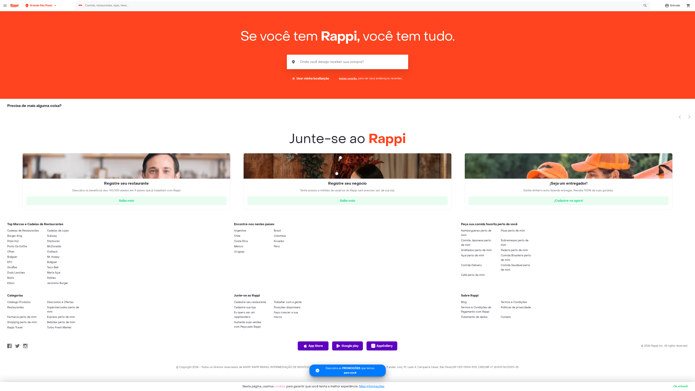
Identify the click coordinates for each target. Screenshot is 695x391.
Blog (464, 302)
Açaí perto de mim (472, 255)
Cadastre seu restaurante (250, 302)
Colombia (280, 236)
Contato (506, 317)
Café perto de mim (473, 275)
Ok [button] (680, 386)
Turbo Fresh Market (59, 327)
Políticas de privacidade (516, 307)
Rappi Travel (14, 327)
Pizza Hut (13, 241)
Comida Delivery (471, 265)
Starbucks (53, 241)
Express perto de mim (61, 317)
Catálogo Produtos (19, 302)
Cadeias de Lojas (58, 230)
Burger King (14, 236)
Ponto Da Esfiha (17, 246)
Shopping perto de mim (22, 322)
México (238, 246)
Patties (51, 278)
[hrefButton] (126, 200)
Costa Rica (241, 241)
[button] (41, 5)
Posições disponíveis (287, 307)
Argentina (240, 230)
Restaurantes (15, 307)
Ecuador (279, 241)
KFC (9, 262)
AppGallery (384, 346)
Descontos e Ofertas (60, 302)
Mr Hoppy (53, 257)
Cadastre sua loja (245, 307)
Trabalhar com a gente (288, 302)
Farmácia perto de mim (22, 317)
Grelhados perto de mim (476, 250)
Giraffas (12, 267)
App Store (315, 346)
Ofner (10, 251)
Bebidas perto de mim (61, 322)
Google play (350, 346)
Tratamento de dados (474, 317)
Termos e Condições (514, 302)
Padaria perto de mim (514, 250)
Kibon (10, 283)
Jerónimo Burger (57, 283)
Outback (52, 251)
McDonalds (54, 246)
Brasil (277, 230)
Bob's (10, 278)
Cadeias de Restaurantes (23, 230)
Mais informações (371, 386)
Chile (237, 236)
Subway (52, 236)
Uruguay (239, 251)
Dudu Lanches (16, 272)
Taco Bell (52, 267)
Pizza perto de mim (513, 230)
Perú (277, 246)
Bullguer (12, 257)
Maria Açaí (53, 272)
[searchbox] (361, 5)
